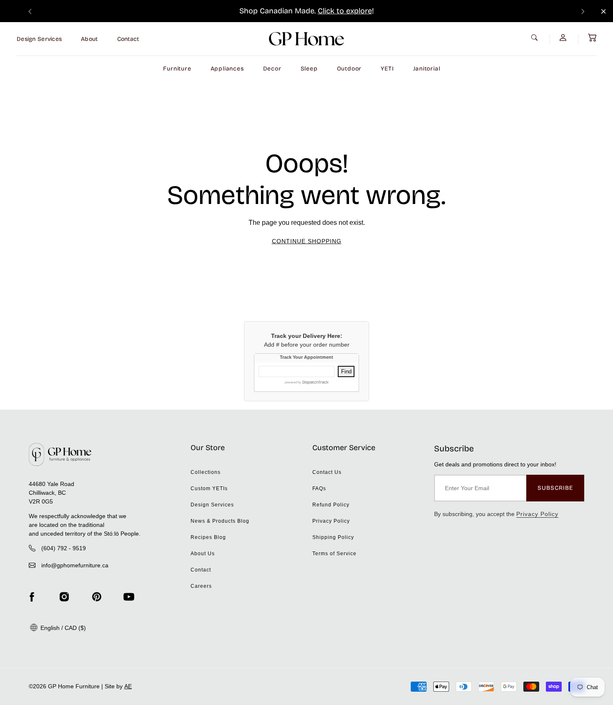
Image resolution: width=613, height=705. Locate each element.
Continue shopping (307, 241)
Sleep (309, 68)
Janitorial (426, 68)
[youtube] (129, 597)
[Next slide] (583, 11)
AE (128, 686)
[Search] (535, 37)
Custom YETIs (209, 488)
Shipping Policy (333, 537)
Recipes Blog (208, 537)
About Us (203, 553)
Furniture (177, 68)
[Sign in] (564, 37)
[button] (592, 37)
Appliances (227, 68)
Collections (206, 472)
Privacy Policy (331, 521)
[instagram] (64, 597)
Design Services (39, 39)
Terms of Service (334, 553)
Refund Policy (330, 505)
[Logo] (306, 38)
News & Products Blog (220, 521)
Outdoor (349, 68)
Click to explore (345, 10)
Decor (272, 68)
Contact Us (327, 472)
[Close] (603, 11)
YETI (387, 68)
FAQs (319, 488)
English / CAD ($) (62, 627)
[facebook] (32, 597)
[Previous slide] (30, 11)
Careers (201, 586)
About (89, 39)
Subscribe (555, 487)
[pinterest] (97, 597)
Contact (128, 39)
